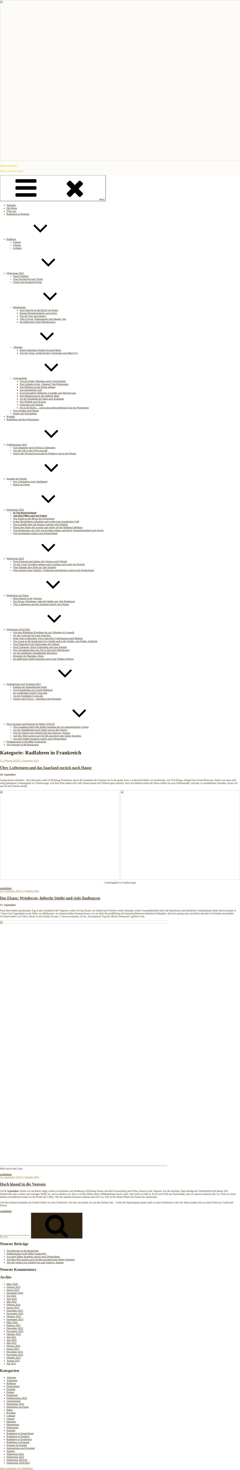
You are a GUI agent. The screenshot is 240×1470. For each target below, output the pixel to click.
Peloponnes (12, 1427)
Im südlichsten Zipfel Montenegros (38, 322)
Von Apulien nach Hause (26, 410)
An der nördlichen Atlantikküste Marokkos (35, 653)
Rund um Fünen (21, 484)
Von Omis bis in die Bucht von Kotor (39, 310)
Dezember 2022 (15, 1328)
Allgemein (12, 1380)
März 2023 (12, 1322)
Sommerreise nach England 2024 (24, 684)
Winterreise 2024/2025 (18, 1462)
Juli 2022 (11, 1337)
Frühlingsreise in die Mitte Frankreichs (26, 741)
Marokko (11, 1421)
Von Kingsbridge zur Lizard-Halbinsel (33, 690)
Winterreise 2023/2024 (18, 629)
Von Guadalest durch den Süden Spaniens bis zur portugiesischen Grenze (51, 727)
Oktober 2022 (14, 1334)
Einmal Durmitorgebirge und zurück (38, 313)
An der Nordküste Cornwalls (28, 696)
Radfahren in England (18, 1436)
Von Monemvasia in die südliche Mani (39, 396)
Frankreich (12, 1395)
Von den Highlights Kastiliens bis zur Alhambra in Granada (43, 632)
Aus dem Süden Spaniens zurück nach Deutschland (39, 738)
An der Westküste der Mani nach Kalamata (42, 398)
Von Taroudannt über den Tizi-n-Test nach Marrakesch (41, 650)
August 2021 (13, 1360)
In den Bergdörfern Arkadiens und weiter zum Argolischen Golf (46, 521)
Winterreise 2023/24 (17, 1460)
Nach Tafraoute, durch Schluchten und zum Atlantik (40, 647)
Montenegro (19, 307)
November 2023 (15, 1313)
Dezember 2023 (15, 1310)
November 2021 (15, 1354)
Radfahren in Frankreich (19, 1439)
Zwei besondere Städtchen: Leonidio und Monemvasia (48, 393)
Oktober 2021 (14, 1357)
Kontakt (11, 416)
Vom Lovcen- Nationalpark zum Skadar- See (43, 319)
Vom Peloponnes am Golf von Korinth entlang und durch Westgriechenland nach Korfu (58, 530)
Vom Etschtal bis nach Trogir (28, 279)
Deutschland (13, 1386)
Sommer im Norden (17, 478)
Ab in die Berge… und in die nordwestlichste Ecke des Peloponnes (54, 407)
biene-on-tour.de (8, 165)
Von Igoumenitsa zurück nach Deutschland (35, 533)
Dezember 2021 (15, 1351)
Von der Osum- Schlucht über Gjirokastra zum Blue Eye (49, 353)
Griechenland (20, 378)
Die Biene (12, 208)
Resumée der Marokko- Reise (28, 656)
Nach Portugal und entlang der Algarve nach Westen (40, 561)
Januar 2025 (13, 1290)
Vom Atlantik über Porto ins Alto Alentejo (34, 567)
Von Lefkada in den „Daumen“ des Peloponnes (44, 384)
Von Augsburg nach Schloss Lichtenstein (34, 447)
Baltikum (11, 239)
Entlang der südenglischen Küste (30, 687)
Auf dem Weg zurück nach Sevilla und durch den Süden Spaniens (47, 735)
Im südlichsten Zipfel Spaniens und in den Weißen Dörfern (43, 659)
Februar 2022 (13, 1346)
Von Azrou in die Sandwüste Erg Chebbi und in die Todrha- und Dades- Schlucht (55, 641)
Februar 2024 (13, 1304)
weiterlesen (6, 888)
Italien (10, 1409)
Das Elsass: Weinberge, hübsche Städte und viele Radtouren (44, 601)
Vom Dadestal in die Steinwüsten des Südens (36, 644)
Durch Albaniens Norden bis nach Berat (40, 350)
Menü (101, 199)
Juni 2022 (12, 1340)
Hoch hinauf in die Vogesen (27, 598)
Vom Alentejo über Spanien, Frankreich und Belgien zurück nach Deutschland (53, 570)
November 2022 (15, 1331)
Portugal (11, 1430)
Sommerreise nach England (21, 1448)
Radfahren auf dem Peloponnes (23, 419)
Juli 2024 (11, 1295)
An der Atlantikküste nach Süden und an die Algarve (40, 730)
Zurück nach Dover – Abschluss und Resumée (37, 698)
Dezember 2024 (15, 1293)
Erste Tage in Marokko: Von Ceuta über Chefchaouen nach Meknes (48, 638)
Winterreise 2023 (15, 558)
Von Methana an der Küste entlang (37, 387)
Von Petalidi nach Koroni (33, 401)
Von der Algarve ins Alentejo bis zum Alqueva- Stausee (41, 732)
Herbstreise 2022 (15, 509)
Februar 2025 (13, 1287)
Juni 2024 (12, 1298)
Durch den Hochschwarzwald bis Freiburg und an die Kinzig (44, 453)
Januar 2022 (13, 1348)
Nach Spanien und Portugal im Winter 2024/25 (31, 724)
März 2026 (12, 1284)
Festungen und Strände (31, 404)
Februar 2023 (13, 1325)
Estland (17, 242)
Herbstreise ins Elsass (18, 595)
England (11, 1389)
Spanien (11, 1451)
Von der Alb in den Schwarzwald (30, 450)
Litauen (17, 245)
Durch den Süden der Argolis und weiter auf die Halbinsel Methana (48, 527)
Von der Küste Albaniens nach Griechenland (42, 381)
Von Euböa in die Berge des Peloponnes (34, 518)
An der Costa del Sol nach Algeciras (31, 635)
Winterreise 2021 (15, 273)
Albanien (18, 347)
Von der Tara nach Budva (33, 316)
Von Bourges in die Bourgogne (23, 744)
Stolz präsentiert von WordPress (16, 1468)
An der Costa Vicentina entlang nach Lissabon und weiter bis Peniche (49, 564)
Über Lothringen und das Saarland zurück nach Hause (41, 604)
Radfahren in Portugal (18, 214)
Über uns (11, 211)
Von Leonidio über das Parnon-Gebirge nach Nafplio (40, 524)
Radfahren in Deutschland (20, 1433)
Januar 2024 (13, 1307)
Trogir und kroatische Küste (27, 282)
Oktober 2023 (14, 1316)
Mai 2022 (11, 1343)
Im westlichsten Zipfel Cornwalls (30, 693)
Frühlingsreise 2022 (17, 444)
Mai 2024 (11, 1301)
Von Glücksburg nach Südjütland (30, 481)
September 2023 (15, 1319)
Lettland (17, 248)
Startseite (11, 205)
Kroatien (11, 1412)
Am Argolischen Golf (31, 390)
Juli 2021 (11, 1363)
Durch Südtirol (20, 276)
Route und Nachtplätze (25, 413)
